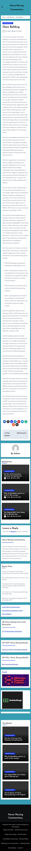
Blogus (25, 824)
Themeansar (15, 827)
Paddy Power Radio (11, 834)
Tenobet (4, 672)
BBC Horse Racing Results (10, 664)
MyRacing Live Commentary (9, 843)
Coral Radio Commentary (10, 839)
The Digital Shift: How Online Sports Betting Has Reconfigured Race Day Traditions (13, 585)
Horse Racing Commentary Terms (12, 610)
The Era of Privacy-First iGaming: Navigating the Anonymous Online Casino (13, 476)
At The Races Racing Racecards (12, 631)
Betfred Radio (24, 839)
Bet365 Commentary (21, 830)
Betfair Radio (22, 834)
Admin (9, 31)
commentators (7, 23)
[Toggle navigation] (2, 7)
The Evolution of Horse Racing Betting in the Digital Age (15, 794)
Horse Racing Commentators (11, 607)
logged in (13, 531)
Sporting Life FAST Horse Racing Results (14, 649)
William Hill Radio (8, 830)
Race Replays (12, 848)
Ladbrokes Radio (25, 843)
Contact (20, 848)
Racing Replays (6, 614)
